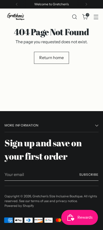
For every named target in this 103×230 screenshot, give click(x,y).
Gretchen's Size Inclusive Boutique (57, 196)
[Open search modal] (74, 17)
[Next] (86, 4)
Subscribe (89, 174)
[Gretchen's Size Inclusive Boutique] (15, 17)
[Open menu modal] (96, 17)
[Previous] (16, 4)
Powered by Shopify (19, 206)
